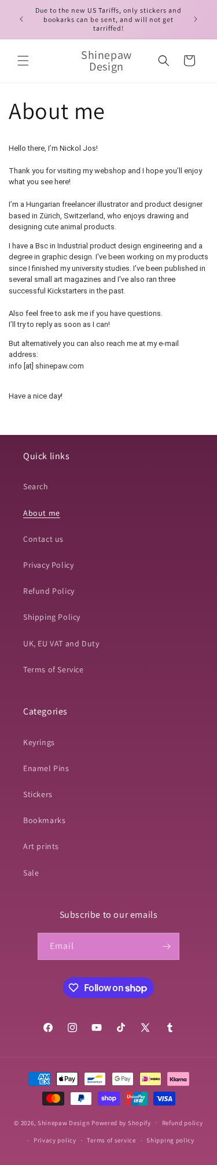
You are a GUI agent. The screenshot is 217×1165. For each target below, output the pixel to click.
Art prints (41, 846)
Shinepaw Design (64, 1122)
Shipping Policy (51, 617)
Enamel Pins (46, 768)
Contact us (43, 539)
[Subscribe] (166, 946)
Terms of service (111, 1140)
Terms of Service (53, 669)
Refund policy (182, 1123)
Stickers (38, 794)
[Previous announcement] (21, 19)
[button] (23, 60)
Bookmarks (44, 820)
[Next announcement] (195, 19)
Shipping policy (170, 1140)
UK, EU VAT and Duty (61, 643)
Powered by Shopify (121, 1122)
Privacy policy (55, 1140)
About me (41, 513)
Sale (31, 873)
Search (36, 486)
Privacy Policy (48, 565)
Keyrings (39, 742)
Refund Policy (49, 591)
